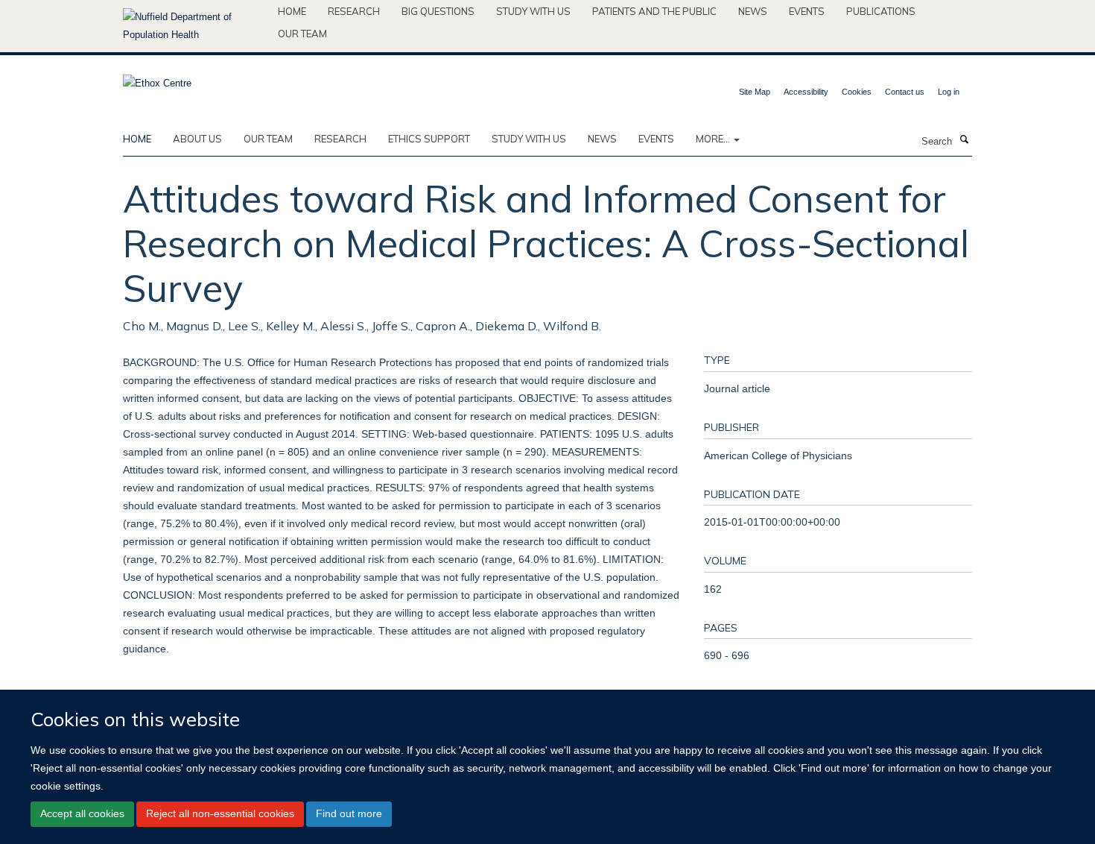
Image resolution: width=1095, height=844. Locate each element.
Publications (880, 11)
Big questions (438, 11)
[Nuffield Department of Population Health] (195, 26)
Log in (948, 91)
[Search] (964, 140)
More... (714, 139)
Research (354, 11)
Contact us (904, 91)
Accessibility (806, 91)
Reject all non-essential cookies (220, 814)
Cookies (857, 91)
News (752, 11)
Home (292, 11)
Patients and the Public (654, 11)
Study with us (533, 11)
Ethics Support (429, 139)
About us (197, 139)
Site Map (754, 91)
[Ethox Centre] (157, 78)
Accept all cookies (82, 814)
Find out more (349, 814)
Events (807, 11)
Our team (302, 34)
